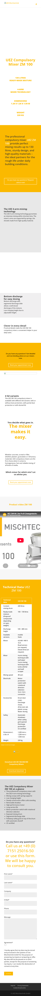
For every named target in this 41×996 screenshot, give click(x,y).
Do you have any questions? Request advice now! (20, 181)
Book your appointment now (20, 365)
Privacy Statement (23, 985)
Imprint (13, 985)
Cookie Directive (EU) (19, 988)
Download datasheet (16, 771)
